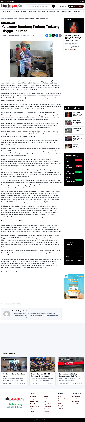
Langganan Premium (75, 6)
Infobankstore (76, 399)
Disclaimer (61, 408)
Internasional (33, 414)
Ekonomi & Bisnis (34, 406)
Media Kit (60, 411)
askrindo (8, 304)
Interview (46, 411)
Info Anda (46, 399)
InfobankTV (75, 404)
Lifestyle (46, 396)
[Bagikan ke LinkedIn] (56, 35)
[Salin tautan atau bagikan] (60, 35)
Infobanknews (76, 396)
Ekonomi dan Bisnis (20, 11)
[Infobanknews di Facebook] (75, 1)
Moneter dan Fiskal (53, 11)
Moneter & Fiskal (34, 401)
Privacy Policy (62, 406)
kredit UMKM (16, 304)
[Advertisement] (31, 287)
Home (3, 18)
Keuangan (41, 11)
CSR (45, 401)
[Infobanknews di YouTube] (83, 1)
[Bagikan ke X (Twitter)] (53, 35)
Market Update (67, 11)
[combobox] (40, 6)
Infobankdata (75, 401)
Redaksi (60, 396)
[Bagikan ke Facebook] (46, 35)
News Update (7, 11)
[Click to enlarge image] (31, 59)
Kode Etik (60, 403)
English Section (48, 404)
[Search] (53, 6)
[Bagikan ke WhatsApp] (50, 35)
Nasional (32, 411)
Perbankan (32, 11)
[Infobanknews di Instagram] (80, 1)
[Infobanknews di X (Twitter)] (77, 1)
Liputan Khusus (48, 409)
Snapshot (77, 11)
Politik (31, 409)
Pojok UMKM (47, 406)
